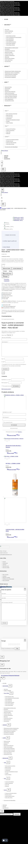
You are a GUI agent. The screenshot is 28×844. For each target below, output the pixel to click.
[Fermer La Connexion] (2, 657)
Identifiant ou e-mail (10, 412)
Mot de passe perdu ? (14, 428)
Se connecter (14, 425)
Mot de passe (8, 417)
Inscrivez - (20, 431)
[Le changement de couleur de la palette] (5, 840)
